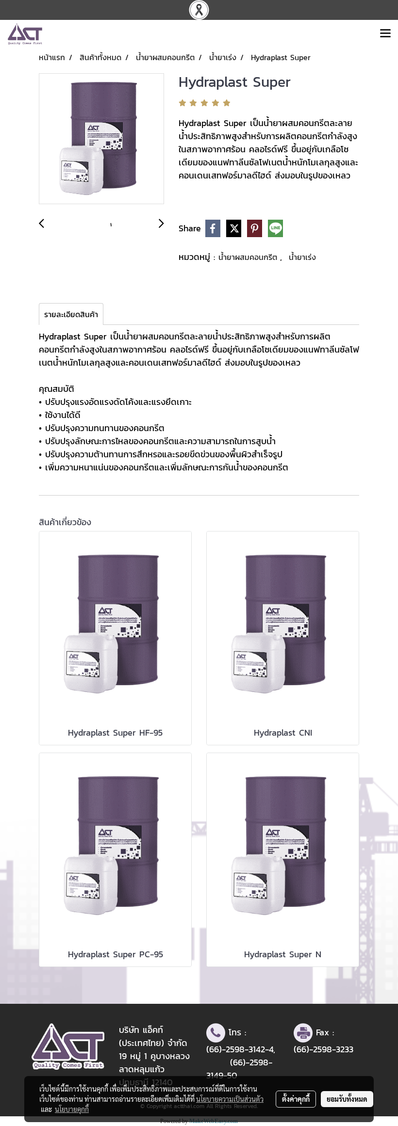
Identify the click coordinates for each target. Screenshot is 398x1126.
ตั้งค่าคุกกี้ (296, 1098)
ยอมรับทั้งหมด (347, 1098)
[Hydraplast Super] (101, 139)
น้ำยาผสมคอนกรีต (249, 257)
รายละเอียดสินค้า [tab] (71, 314)
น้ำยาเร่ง (302, 257)
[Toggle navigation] (385, 34)
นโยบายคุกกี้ (72, 1109)
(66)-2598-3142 (235, 1049)
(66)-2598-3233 (323, 1049)
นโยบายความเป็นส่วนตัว (230, 1098)
